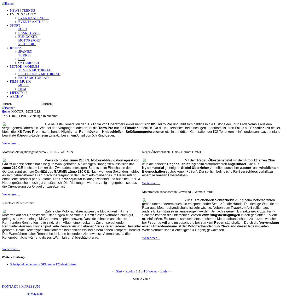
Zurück (130, 271)
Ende (163, 271)
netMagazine (35, 293)
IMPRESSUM (30, 286)
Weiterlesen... (11, 143)
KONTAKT (10, 286)
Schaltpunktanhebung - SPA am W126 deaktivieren (43, 264)
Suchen (47, 103)
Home (6, 111)
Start (119, 271)
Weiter (152, 271)
